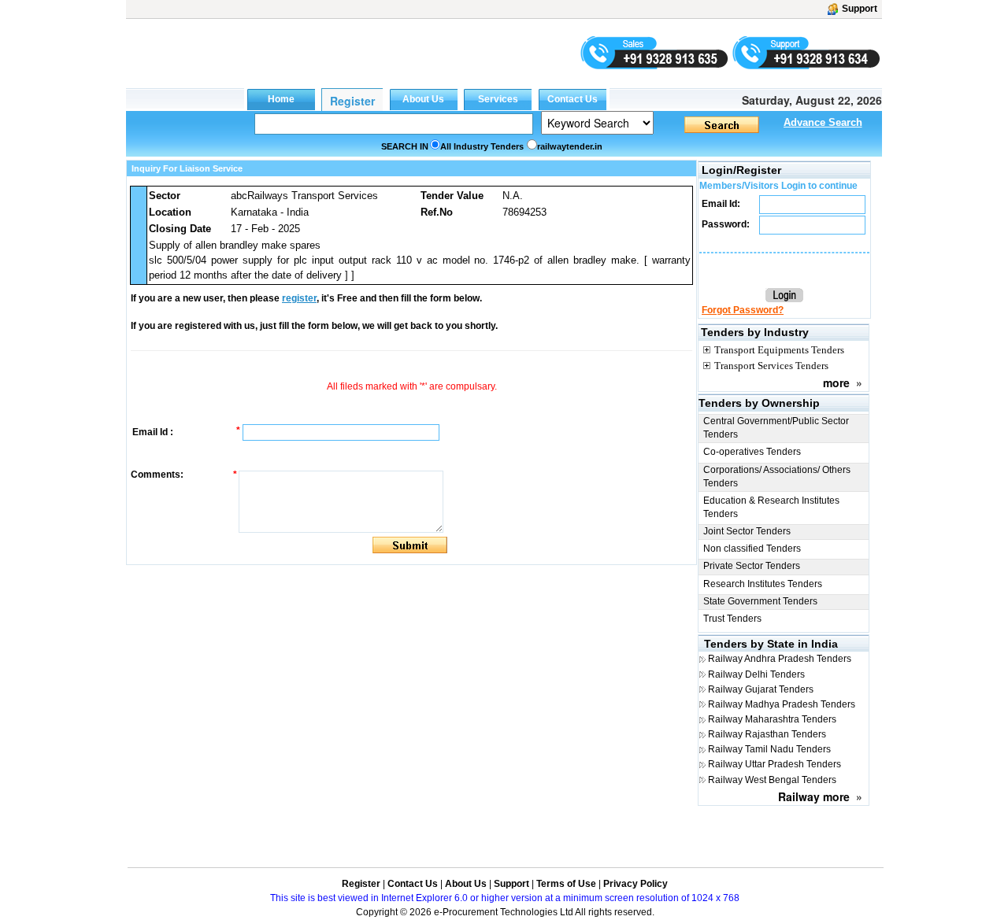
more (836, 382)
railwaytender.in (569, 146)
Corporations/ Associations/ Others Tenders (776, 476)
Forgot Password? (743, 310)
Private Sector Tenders (751, 565)
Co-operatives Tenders (752, 451)
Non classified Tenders (752, 548)
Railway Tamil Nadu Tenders (769, 749)
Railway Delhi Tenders (756, 674)
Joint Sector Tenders (747, 531)
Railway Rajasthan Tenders (767, 734)
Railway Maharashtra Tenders (772, 719)
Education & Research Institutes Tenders (771, 507)
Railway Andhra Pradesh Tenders (779, 658)
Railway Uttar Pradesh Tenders (774, 764)
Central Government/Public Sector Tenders (776, 428)
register (299, 298)
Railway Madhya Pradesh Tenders (781, 704)
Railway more (814, 796)
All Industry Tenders (482, 146)
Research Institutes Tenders (762, 583)
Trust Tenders (732, 618)
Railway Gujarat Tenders (760, 689)
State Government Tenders (760, 601)
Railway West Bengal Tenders (772, 779)
